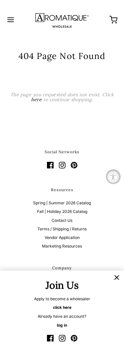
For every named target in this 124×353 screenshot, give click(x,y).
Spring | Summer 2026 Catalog (62, 202)
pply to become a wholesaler (63, 298)
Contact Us (62, 220)
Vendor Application (62, 237)
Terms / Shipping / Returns (62, 228)
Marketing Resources (62, 246)
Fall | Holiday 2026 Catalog (62, 211)
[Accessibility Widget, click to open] (113, 176)
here (36, 100)
